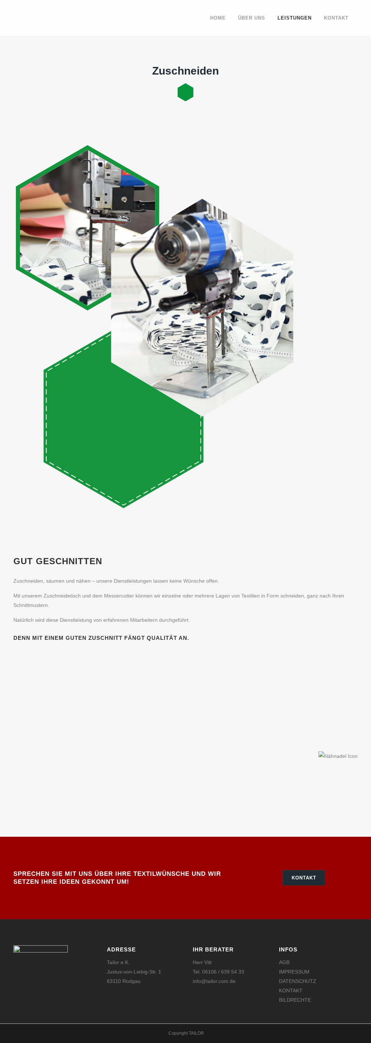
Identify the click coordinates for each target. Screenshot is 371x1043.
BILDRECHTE (295, 1000)
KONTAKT (304, 878)
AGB (284, 962)
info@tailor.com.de (214, 981)
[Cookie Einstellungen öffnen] (16, 1034)
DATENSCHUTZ (297, 981)
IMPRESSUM (294, 972)
